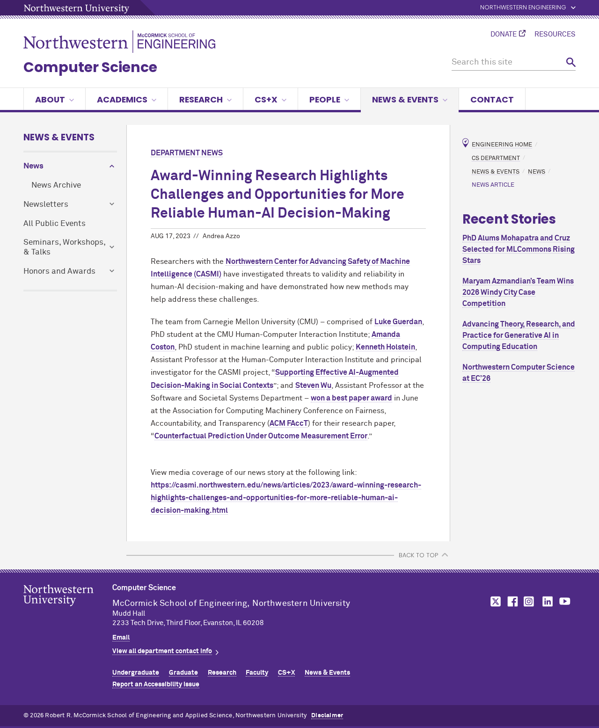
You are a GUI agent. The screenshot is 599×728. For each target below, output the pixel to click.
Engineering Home (502, 145)
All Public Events (54, 224)
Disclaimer (327, 716)
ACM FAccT (289, 423)
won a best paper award (351, 398)
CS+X (266, 99)
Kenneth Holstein (385, 347)
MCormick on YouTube (565, 601)
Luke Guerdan (398, 322)
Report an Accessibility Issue (155, 684)
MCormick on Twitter (494, 601)
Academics (122, 99)
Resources (555, 34)
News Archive (56, 185)
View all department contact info (162, 651)
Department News (187, 153)
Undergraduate (135, 673)
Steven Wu (313, 385)
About (50, 99)
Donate (503, 34)
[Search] (571, 62)
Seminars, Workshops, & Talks (64, 247)
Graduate (183, 673)
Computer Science (90, 67)
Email (121, 637)
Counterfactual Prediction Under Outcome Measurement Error (260, 436)
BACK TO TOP (418, 555)
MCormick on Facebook (511, 601)
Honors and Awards (59, 272)
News (33, 166)
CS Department (496, 158)
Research (201, 99)
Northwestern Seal (67, 610)
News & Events (405, 99)
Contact (492, 99)
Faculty (257, 673)
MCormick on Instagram (529, 601)
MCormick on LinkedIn (547, 601)
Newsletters (45, 205)
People (324, 99)
